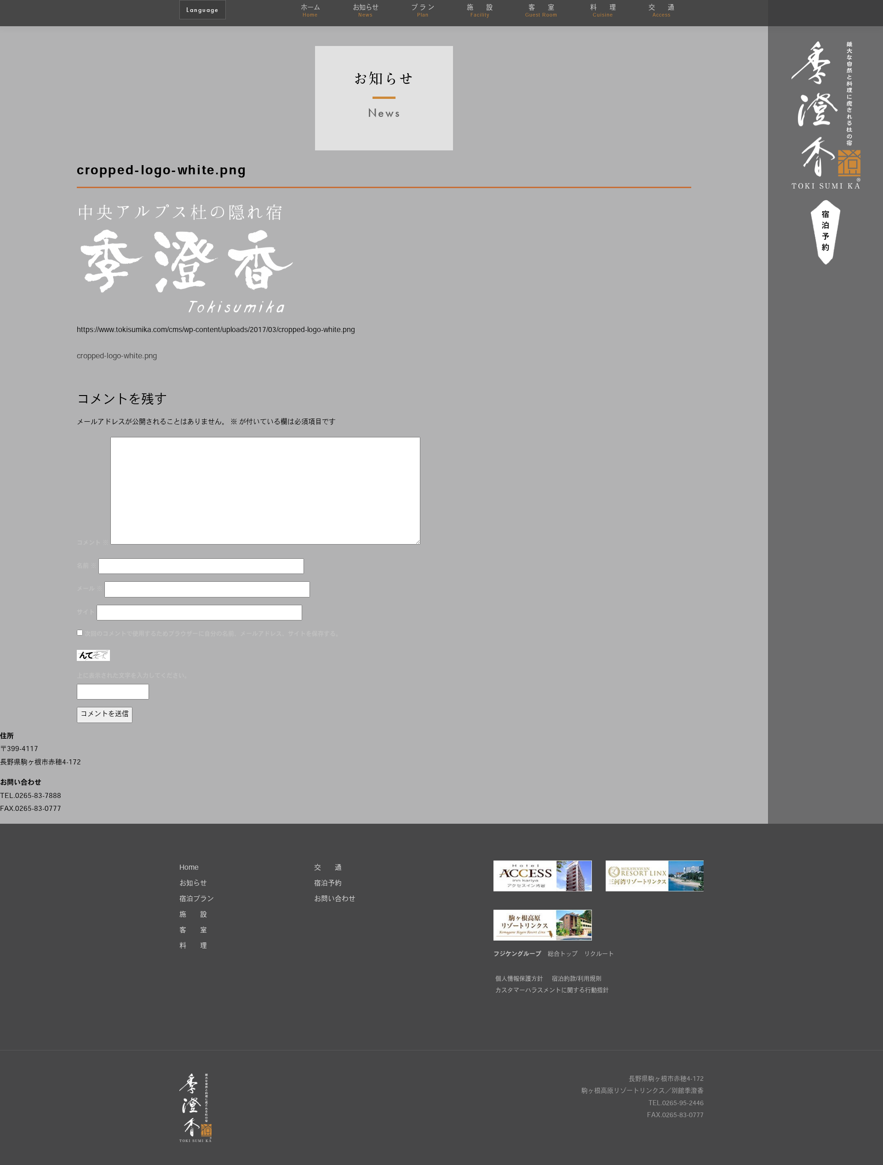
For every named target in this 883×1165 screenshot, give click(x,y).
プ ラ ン (422, 11)
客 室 (541, 11)
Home (189, 868)
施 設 (480, 11)
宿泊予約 (328, 883)
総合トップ (563, 954)
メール (90, 589)
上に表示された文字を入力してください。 (133, 676)
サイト (86, 612)
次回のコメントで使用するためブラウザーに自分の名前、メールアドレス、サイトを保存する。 (213, 634)
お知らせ (365, 11)
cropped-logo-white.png (117, 356)
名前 (87, 566)
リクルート (599, 954)
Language (202, 10)
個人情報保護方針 (519, 979)
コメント (93, 543)
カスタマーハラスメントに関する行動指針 (552, 990)
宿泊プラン (196, 899)
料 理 (603, 11)
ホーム (310, 11)
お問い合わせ (334, 899)
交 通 (661, 11)
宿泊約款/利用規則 (577, 979)
